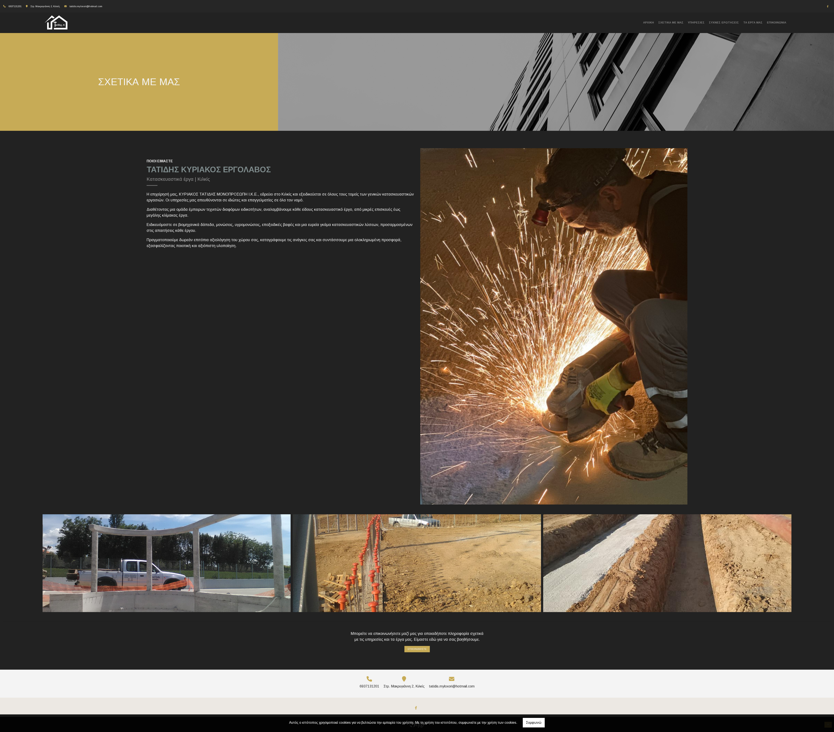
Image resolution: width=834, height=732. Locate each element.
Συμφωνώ (533, 722)
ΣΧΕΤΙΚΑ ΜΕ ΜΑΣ (670, 22)
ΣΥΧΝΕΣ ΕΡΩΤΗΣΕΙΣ (724, 22)
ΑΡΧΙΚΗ (648, 22)
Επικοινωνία (776, 22)
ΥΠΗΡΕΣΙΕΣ (696, 22)
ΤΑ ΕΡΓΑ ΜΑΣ (753, 22)
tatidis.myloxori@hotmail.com (86, 6)
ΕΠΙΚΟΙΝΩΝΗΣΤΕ (417, 649)
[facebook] (828, 6)
